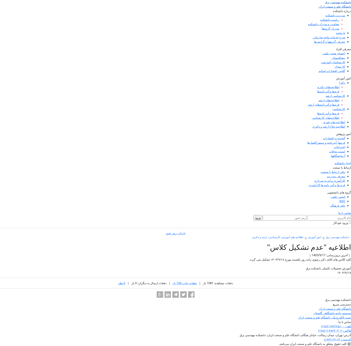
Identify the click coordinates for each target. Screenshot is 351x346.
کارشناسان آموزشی (333, 62)
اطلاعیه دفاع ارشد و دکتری (328, 127)
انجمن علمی (338, 197)
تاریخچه (340, 33)
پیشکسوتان (338, 58)
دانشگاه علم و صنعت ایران (335, 309)
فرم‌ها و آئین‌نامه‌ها (328, 91)
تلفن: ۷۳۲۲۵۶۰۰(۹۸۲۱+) (336, 326)
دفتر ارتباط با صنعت (333, 172)
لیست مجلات (337, 151)
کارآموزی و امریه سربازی (329, 181)
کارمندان (339, 67)
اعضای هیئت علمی (333, 53)
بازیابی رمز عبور (175, 233)
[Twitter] (183, 294)
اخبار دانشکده (343, 163)
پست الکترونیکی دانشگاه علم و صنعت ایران (324, 317)
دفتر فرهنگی (337, 206)
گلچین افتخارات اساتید (331, 71)
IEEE (342, 201)
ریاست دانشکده (329, 20)
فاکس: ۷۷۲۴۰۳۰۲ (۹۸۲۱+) (334, 331)
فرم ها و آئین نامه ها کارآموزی (327, 185)
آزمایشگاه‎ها (338, 156)
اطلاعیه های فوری (334, 122)
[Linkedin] (168, 294)
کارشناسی (338, 109)
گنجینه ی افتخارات (334, 138)
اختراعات (339, 147)
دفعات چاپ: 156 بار (185, 283)
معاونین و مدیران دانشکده (323, 24)
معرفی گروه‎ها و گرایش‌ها (329, 42)
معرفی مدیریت (336, 176)
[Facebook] (191, 294)
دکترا (342, 83)
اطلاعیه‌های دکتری (328, 87)
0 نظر (121, 283)
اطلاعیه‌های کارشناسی (325, 118)
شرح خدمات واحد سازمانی (329, 37)
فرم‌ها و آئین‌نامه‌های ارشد (323, 105)
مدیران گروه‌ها (330, 29)
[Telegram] (175, 294)
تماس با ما (344, 213)
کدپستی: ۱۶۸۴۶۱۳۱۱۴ (337, 339)
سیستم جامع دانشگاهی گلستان (332, 313)
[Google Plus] (160, 294)
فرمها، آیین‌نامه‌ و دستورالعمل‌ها (326, 143)
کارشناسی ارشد (335, 96)
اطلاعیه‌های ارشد (328, 100)
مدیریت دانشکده (335, 15)
